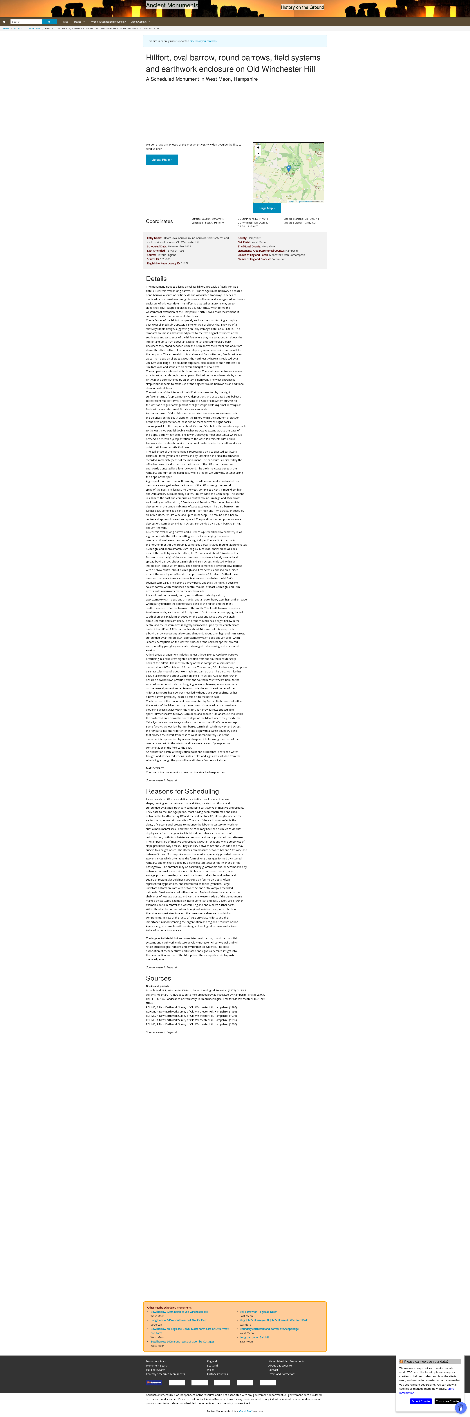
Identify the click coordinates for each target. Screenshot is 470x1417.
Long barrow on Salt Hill (254, 1337)
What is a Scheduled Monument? (108, 21)
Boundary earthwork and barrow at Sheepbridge (269, 1329)
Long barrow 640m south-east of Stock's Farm (179, 1320)
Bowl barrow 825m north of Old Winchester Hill (179, 1311)
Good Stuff (246, 1411)
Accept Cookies (421, 1401)
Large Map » (267, 208)
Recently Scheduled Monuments (165, 1374)
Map (65, 21)
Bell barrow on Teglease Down (258, 1311)
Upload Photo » (162, 159)
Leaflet (291, 201)
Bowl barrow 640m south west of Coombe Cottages (182, 1341)
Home (6, 28)
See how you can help (203, 41)
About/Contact (139, 21)
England (19, 28)
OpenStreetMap (305, 201)
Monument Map (156, 1361)
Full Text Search (155, 1369)
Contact (273, 1369)
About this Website (280, 1365)
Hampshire (34, 28)
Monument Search (157, 1365)
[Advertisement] (235, 113)
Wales (210, 1369)
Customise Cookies (448, 1401)
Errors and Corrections (282, 1374)
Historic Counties (217, 1374)
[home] (4, 21)
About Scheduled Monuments (286, 1361)
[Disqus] (235, 1147)
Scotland (212, 1365)
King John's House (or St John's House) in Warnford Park (274, 1320)
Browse (77, 21)
